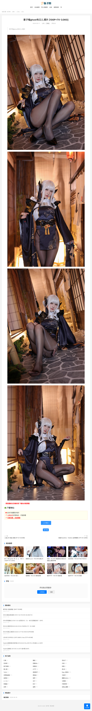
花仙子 (65, 660)
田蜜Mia (36, 663)
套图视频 (56, 7)
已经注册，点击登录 (13, 518)
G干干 (35, 669)
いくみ (6, 681)
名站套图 (37, 7)
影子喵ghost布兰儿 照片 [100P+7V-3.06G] (46, 19)
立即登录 (41, 592)
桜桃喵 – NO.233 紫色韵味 (33, 575)
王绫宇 (64, 675)
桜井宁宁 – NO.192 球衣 (75, 575)
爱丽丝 (35, 675)
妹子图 (46, 3)
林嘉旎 (6, 684)
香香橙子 (36, 672)
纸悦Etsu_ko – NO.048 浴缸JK (34, 558)
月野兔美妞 (8, 675)
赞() (46, 523)
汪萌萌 (64, 681)
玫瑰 (64, 666)
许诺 (64, 663)
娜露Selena (66, 678)
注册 (51, 592)
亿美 (6, 660)
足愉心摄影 (66, 687)
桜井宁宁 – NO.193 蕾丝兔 (54, 575)
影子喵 (46, 530)
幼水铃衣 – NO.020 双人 (11, 575)
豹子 (35, 684)
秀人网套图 (44, 7)
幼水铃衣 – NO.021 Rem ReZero (77, 558)
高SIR (64, 669)
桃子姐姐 (7, 666)
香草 (35, 678)
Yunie (6, 672)
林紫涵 (35, 666)
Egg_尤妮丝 (66, 672)
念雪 (6, 687)
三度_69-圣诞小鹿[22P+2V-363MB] (14, 538)
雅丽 (35, 660)
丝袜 (50, 7)
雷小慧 (6, 669)
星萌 (35, 687)
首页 (31, 7)
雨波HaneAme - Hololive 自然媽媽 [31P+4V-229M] (73, 538)
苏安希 (6, 663)
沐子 (35, 681)
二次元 (18, 11)
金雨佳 (6, 678)
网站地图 (52, 706)
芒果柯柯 (65, 684)
